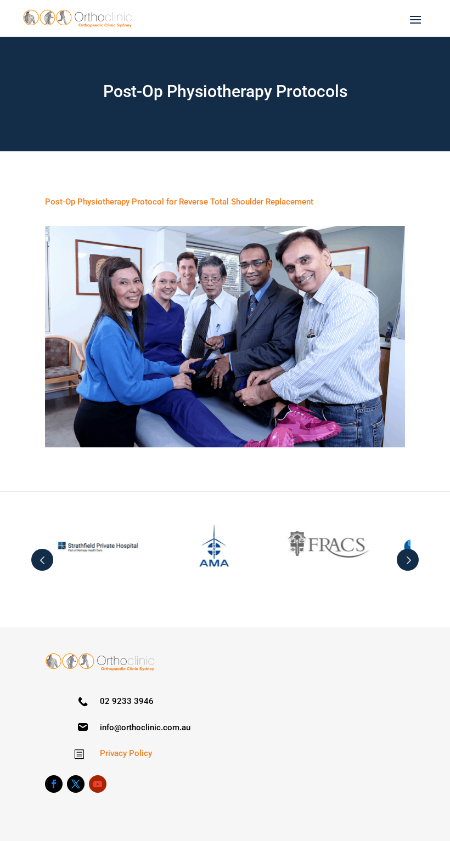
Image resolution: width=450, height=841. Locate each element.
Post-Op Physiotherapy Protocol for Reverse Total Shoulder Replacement (179, 202)
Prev (42, 560)
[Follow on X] (76, 784)
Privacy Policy (126, 753)
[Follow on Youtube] (97, 784)
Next (408, 560)
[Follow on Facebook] (54, 784)
